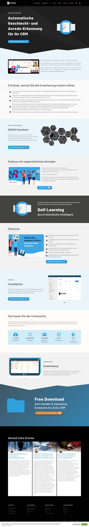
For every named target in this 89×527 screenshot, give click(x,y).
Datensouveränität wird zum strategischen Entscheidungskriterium (18, 456)
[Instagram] (69, 520)
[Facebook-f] (66, 520)
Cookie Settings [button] (76, 524)
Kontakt (71, 3)
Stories (65, 3)
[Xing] (74, 520)
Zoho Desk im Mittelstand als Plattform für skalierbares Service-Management (67, 456)
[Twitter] (64, 520)
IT (50, 3)
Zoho (54, 3)
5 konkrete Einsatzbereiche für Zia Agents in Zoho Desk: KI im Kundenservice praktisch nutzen (43, 456)
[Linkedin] (72, 520)
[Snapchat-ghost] (77, 520)
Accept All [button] (84, 524)
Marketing (44, 3)
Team (59, 3)
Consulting (37, 3)
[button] (10, 245)
